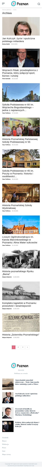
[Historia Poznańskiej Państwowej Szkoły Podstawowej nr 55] (21, 127)
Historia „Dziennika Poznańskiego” (20, 334)
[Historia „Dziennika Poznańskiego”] (21, 322)
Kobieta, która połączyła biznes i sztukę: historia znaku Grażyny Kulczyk (27, 424)
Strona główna (6, 10)
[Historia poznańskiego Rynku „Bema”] (21, 259)
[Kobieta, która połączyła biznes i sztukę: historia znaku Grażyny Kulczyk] (8, 426)
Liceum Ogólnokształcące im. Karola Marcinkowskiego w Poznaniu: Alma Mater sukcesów (19, 240)
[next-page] (27, 347)
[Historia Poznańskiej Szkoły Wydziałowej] (21, 193)
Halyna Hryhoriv (7, 277)
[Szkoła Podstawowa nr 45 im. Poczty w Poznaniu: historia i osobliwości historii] (21, 158)
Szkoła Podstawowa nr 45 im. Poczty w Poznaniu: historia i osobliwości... (18, 173)
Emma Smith (6, 44)
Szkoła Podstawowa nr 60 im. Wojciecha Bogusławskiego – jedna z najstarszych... (18, 107)
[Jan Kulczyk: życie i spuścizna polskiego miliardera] (21, 26)
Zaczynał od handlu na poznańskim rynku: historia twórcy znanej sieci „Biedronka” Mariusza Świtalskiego (27, 412)
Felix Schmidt (6, 78)
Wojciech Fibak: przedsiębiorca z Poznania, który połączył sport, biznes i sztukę (20, 73)
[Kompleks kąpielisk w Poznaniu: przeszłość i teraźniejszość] (21, 291)
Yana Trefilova (6, 113)
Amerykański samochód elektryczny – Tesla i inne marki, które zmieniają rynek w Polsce (27, 382)
